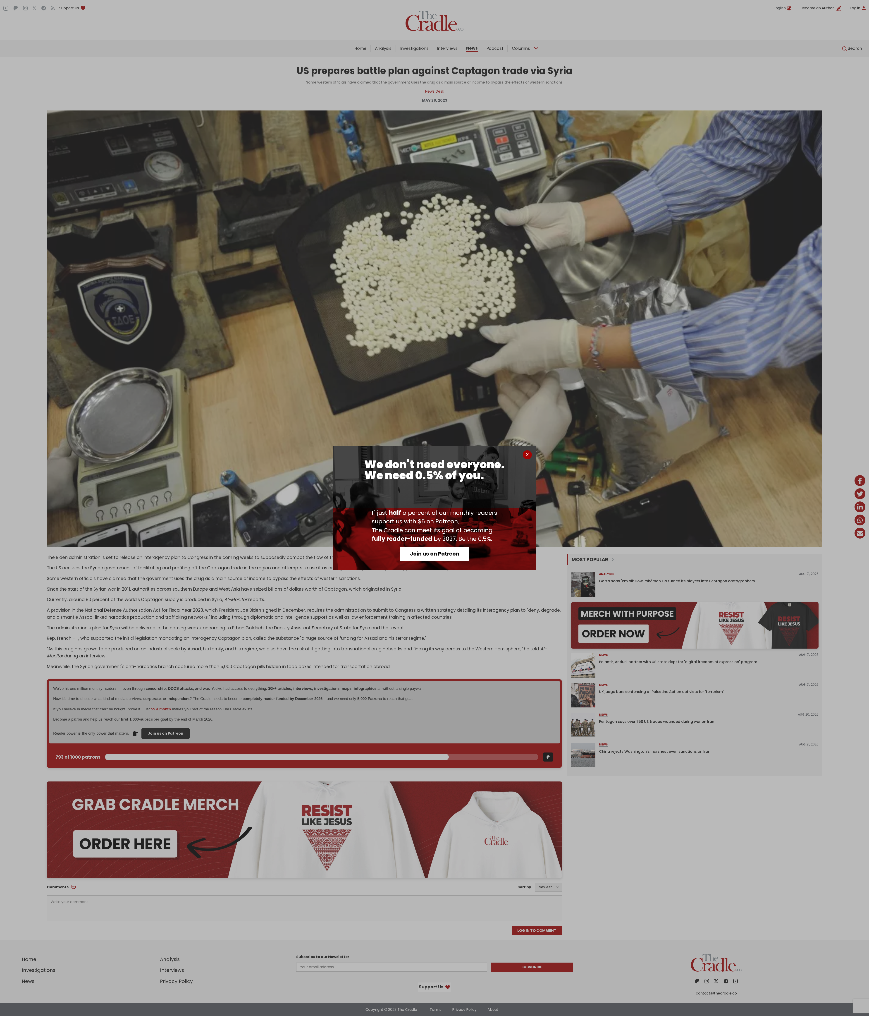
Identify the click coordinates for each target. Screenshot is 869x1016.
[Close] (527, 454)
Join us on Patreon (434, 553)
